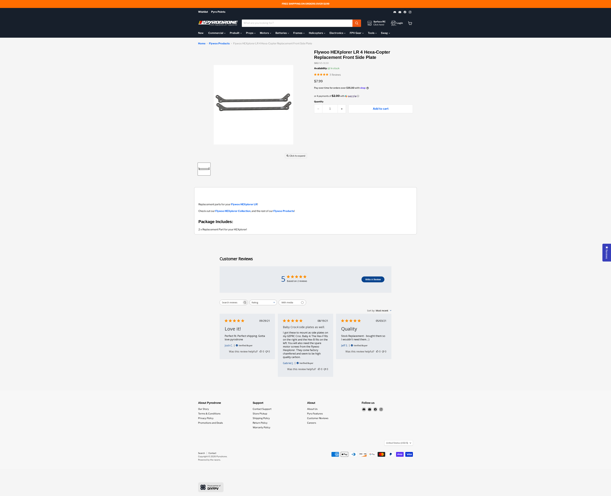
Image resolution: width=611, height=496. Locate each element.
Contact (212, 453)
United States (397, 442)
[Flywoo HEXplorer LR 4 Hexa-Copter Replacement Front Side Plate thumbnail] (204, 169)
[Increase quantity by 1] (342, 108)
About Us (312, 409)
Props (250, 32)
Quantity (318, 101)
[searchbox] (231, 302)
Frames (298, 32)
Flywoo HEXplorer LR (244, 204)
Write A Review (373, 279)
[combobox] (297, 23)
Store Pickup (260, 413)
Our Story (203, 409)
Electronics (337, 32)
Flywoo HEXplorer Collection (233, 211)
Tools (371, 32)
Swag (384, 32)
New (201, 32)
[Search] (356, 23)
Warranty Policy (261, 427)
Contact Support (262, 409)
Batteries (281, 32)
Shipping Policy (261, 418)
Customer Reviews (317, 418)
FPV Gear (356, 32)
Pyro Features (315, 413)
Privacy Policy (206, 418)
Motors (264, 32)
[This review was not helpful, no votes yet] (266, 351)
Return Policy (260, 422)
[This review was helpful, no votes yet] (261, 351)
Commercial (216, 32)
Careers (311, 422)
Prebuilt (235, 32)
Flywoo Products (219, 43)
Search (201, 453)
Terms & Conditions (209, 413)
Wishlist (203, 11)
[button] (363, 96)
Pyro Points (218, 11)
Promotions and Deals (210, 422)
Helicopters (316, 32)
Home (201, 43)
